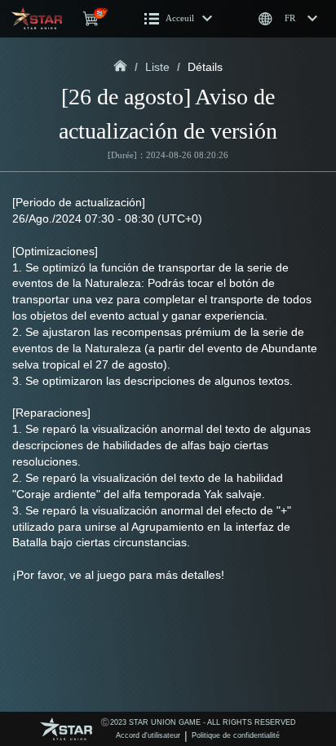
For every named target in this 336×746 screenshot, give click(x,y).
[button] (178, 18)
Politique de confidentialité (236, 735)
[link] (120, 67)
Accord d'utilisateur (148, 735)
